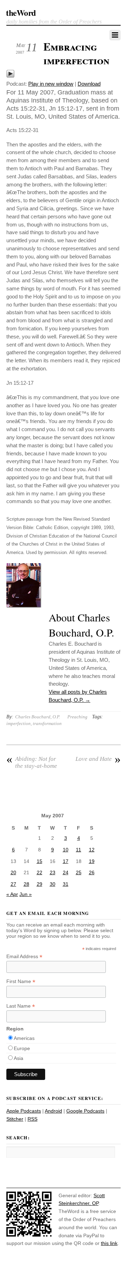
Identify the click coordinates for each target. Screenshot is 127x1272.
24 (65, 872)
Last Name (20, 1006)
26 (92, 872)
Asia (18, 1058)
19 (92, 861)
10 (65, 849)
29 (39, 884)
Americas (24, 1038)
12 (92, 849)
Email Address (24, 956)
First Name (20, 981)
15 (39, 861)
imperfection (18, 723)
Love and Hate (98, 759)
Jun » (25, 894)
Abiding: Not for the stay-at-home (31, 762)
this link (109, 1243)
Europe (22, 1048)
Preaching (77, 716)
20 (13, 872)
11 (78, 849)
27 (13, 884)
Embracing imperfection (76, 53)
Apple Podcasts (23, 1111)
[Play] (10, 76)
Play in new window (50, 84)
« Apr (12, 894)
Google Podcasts (85, 1111)
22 (39, 872)
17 (65, 861)
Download (89, 84)
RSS (32, 1119)
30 (52, 884)
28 (26, 884)
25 (78, 872)
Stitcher (14, 1119)
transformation (47, 723)
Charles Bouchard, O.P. (37, 716)
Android (53, 1111)
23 (52, 872)
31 (65, 884)
